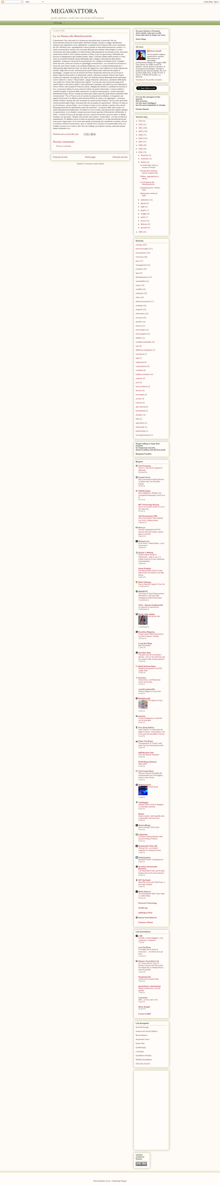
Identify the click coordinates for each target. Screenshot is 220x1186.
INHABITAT (143, 591)
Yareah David (153, 787)
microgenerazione (143, 435)
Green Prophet (144, 568)
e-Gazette (140, 1052)
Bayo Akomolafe (144, 645)
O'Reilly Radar (144, 491)
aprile (143, 217)
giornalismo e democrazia (149, 986)
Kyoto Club (140, 1043)
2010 (141, 131)
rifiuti (138, 419)
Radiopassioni (144, 785)
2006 (141, 145)
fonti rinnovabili (142, 249)
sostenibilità (140, 281)
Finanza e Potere (145, 922)
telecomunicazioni (143, 301)
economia (140, 257)
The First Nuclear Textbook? (148, 755)
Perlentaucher (144, 857)
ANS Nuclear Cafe (146, 753)
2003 (141, 232)
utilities (138, 338)
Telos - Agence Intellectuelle (150, 605)
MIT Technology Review (148, 505)
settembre (145, 200)
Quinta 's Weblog (145, 553)
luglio (143, 207)
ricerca (138, 326)
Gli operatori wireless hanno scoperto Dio (149, 172)
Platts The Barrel (145, 741)
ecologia (139, 305)
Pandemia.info (144, 977)
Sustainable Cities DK (147, 846)
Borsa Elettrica (141, 1035)
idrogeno (139, 415)
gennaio (144, 228)
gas (137, 273)
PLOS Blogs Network (147, 762)
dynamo (141, 716)
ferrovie (139, 390)
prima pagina (141, 334)
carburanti (140, 362)
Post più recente (60, 157)
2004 (141, 152)
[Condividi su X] (89, 134)
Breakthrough (144, 698)
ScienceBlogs (144, 825)
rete (137, 346)
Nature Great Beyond (147, 918)
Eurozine (142, 678)
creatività (139, 370)
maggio (144, 214)
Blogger (123, 1181)
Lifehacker (143, 834)
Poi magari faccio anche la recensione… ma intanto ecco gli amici (150, 951)
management (141, 265)
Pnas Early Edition (146, 728)
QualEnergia (141, 1047)
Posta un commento (63, 146)
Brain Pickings (144, 582)
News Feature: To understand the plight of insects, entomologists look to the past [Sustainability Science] (151, 732)
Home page (58, 23)
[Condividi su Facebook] (92, 134)
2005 (141, 149)
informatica (140, 314)
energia (139, 245)
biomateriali (140, 411)
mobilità (139, 289)
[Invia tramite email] (85, 134)
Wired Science (144, 892)
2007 (141, 142)
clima (138, 297)
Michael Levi (143, 541)
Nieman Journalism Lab (148, 961)
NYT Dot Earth (144, 880)
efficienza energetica (144, 350)
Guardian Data (144, 653)
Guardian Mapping (146, 632)
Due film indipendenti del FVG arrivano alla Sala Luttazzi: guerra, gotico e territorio (151, 532)
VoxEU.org (142, 908)
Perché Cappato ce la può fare (149, 691)
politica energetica (143, 374)
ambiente (139, 293)
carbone (139, 378)
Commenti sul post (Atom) (94, 164)
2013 (141, 121)
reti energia (140, 330)
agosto (144, 203)
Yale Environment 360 (147, 516)
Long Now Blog (145, 643)
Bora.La (141, 527)
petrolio (139, 322)
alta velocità (140, 407)
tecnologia (140, 395)
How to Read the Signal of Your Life (151, 584)
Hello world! (142, 764)
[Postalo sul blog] (87, 134)
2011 (141, 128)
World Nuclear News (147, 666)
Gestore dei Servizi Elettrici (146, 1031)
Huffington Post (145, 913)
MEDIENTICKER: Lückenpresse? (150, 859)
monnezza (140, 354)
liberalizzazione (142, 277)
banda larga (140, 431)
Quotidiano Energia (143, 1055)
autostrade (140, 427)
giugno (144, 210)
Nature (141, 814)
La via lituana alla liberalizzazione (147, 183)
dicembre (145, 155)
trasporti (139, 309)
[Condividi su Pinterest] (94, 134)
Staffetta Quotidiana (144, 1060)
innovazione (140, 253)
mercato (139, 318)
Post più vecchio (120, 157)
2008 (141, 138)
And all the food (154, 616)
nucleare (139, 269)
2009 (141, 135)
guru (137, 261)
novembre (145, 159)
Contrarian (143, 998)
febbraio (144, 224)
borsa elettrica (141, 386)
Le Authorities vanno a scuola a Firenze (149, 166)
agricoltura (140, 423)
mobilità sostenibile (143, 342)
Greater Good (144, 477)
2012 (141, 124)
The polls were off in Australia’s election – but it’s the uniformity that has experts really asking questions (151, 657)
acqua (138, 285)
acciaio (138, 399)
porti (137, 382)
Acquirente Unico (142, 1039)
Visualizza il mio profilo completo (149, 80)
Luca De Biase (144, 947)
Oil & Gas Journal (143, 1064)
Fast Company (144, 466)
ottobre (144, 162)
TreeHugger (143, 802)
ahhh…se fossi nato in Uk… (148, 1000)
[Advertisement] (146, 1109)
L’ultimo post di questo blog (148, 979)
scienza (139, 403)
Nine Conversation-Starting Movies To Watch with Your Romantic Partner (151, 481)
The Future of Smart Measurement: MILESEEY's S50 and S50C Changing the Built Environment (151, 596)
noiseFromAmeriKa (146, 689)
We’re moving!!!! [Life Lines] (148, 827)
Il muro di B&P (144, 1014)
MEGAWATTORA (74, 11)
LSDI (140, 936)
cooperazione (141, 366)
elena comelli (155, 51)
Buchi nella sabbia (146, 614)
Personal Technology (147, 903)
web (137, 358)
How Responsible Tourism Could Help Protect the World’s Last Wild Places (151, 573)
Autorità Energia (142, 1027)
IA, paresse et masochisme (148, 607)
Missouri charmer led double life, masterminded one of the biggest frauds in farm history (150, 775)
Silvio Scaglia (144, 1007)
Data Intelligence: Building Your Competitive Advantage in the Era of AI (151, 495)
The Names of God (155, 700)
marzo (143, 221)
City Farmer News (146, 771)
